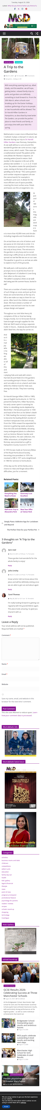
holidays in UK (17, 79)
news (3, 889)
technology (5, 915)
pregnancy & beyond (9, 895)
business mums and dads (11, 860)
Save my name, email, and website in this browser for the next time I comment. (18, 700)
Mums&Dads (21, 999)
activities (5, 857)
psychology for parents (10, 901)
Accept (6, 1106)
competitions (6, 866)
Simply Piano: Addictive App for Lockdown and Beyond (21, 523)
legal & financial (7, 883)
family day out (9, 62)
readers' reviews (7, 904)
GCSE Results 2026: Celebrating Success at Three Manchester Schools (20, 992)
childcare (5, 863)
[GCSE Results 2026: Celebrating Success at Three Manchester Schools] (20, 973)
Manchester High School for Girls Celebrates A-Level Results (25, 1053)
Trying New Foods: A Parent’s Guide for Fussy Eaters (25, 1080)
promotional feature (9, 898)
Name (5, 664)
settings (23, 1103)
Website (5, 684)
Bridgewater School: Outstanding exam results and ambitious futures (26, 1024)
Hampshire (8, 79)
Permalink (31, 554)
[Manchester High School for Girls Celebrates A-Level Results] (8, 1055)
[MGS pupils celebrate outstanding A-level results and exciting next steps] (8, 1040)
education (5, 872)
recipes (4, 906)
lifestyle (4, 886)
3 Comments (30, 76)
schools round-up (8, 909)
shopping (5, 912)
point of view (6, 892)
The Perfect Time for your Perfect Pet (22, 530)
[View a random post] (36, 33)
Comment (6, 635)
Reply (10, 566)
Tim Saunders (20, 76)
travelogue (19, 62)
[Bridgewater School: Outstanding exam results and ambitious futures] (8, 1025)
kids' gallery (6, 881)
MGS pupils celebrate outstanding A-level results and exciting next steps (26, 1039)
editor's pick (6, 869)
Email (4, 674)
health (4, 878)
